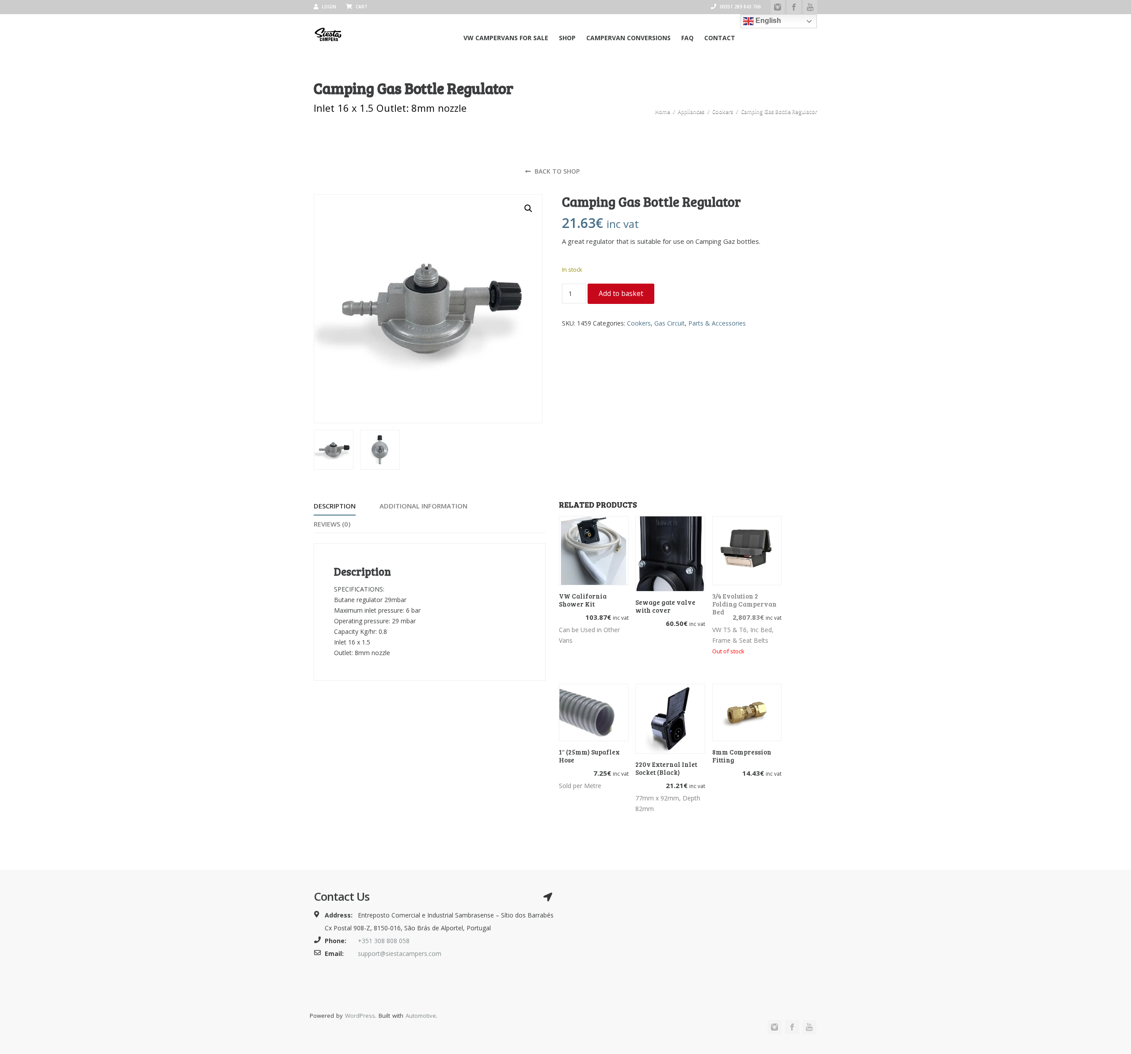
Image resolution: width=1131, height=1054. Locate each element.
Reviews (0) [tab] (332, 523)
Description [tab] (335, 505)
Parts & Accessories (717, 323)
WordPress (360, 1016)
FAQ (687, 38)
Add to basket (621, 293)
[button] (528, 208)
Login (328, 7)
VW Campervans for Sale (505, 38)
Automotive (421, 1016)
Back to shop (556, 171)
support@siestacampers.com (399, 953)
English (767, 20)
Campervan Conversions (628, 38)
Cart (361, 7)
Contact (719, 38)
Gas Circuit (669, 323)
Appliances (691, 111)
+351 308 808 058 (384, 940)
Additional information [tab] (423, 505)
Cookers (722, 111)
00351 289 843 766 (739, 7)
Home (662, 111)
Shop (567, 38)
